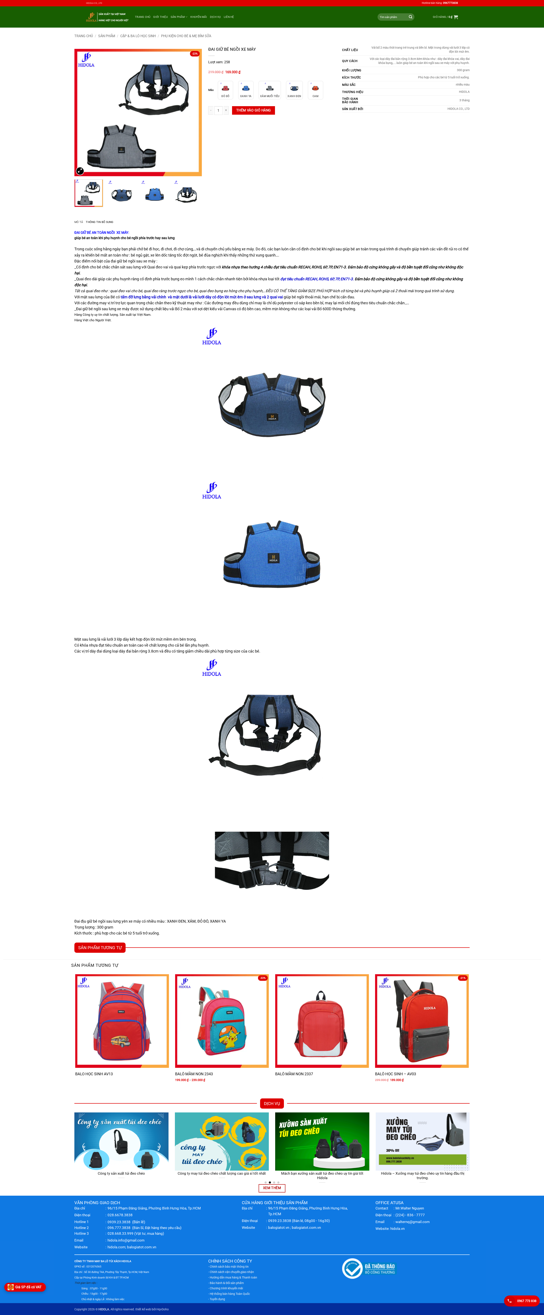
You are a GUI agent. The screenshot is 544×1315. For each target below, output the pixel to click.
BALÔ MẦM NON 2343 (194, 1074)
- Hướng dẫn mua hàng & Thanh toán (232, 1277)
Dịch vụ (215, 16)
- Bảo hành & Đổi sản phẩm (226, 1283)
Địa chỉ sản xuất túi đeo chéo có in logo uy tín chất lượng (122, 1173)
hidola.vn (397, 1228)
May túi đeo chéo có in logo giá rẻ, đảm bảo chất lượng (322, 1173)
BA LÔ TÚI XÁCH (111, 1261)
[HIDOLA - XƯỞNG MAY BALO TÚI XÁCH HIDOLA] (107, 16)
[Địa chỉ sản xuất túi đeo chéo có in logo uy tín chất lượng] (122, 1141)
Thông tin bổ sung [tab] (99, 222)
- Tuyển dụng (216, 1299)
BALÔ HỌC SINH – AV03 (395, 1074)
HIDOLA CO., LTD (94, 3)
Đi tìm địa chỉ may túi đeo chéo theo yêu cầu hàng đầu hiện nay (423, 1175)
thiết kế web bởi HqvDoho (152, 1309)
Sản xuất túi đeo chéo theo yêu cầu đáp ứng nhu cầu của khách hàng (222, 1175)
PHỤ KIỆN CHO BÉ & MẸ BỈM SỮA (186, 36)
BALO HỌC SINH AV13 (94, 1074)
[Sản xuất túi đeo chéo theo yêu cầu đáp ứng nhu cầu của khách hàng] (222, 1141)
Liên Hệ (229, 16)
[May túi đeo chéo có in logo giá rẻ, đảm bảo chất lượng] (323, 1141)
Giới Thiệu (160, 16)
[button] (445, 17)
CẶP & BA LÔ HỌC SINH (138, 36)
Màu (211, 90)
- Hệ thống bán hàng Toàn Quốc (229, 1293)
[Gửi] (410, 17)
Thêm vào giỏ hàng (253, 110)
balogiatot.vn (278, 1227)
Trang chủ (142, 16)
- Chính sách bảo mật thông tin (228, 1266)
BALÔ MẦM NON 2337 (294, 1074)
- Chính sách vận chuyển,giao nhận (231, 1272)
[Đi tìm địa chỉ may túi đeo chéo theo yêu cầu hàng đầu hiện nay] (423, 1141)
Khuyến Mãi (198, 16)
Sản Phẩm (178, 16)
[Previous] (82, 112)
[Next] (194, 112)
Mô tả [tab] (78, 222)
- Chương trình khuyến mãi (225, 1288)
